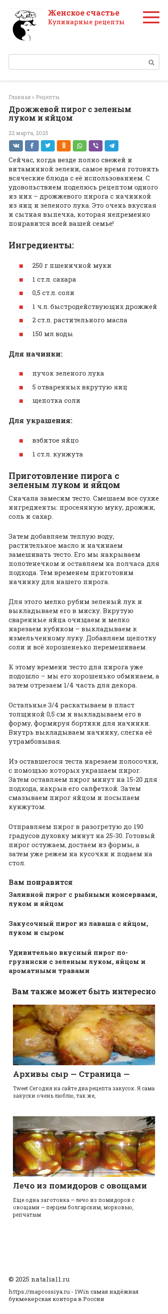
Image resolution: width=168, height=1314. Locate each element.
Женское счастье (83, 12)
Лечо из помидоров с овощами (80, 1185)
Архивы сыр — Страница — (71, 1073)
